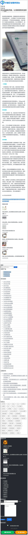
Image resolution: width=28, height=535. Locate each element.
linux (9, 403)
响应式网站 (8, 418)
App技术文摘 (7, 305)
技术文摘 (6, 332)
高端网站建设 (7, 313)
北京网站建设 (14, 416)
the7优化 (3, 408)
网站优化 (18, 428)
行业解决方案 (7, 336)
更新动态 (6, 334)
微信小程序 (11, 423)
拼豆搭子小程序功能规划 (7, 247)
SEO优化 (23, 403)
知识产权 (6, 362)
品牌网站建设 (7, 311)
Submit (2, 519)
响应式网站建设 (16, 418)
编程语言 (6, 287)
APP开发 (3, 403)
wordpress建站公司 (13, 411)
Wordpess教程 (8, 303)
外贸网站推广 (17, 420)
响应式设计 (7, 295)
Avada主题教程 (7, 319)
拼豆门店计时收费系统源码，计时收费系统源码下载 (13, 256)
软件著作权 (12, 433)
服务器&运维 (7, 329)
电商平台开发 (7, 323)
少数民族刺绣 (4, 423)
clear (6, 519)
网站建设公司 (10, 430)
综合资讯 (9, 195)
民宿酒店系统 (6, 274)
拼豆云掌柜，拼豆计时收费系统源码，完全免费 (12, 222)
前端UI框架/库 (8, 330)
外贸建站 (3, 420)
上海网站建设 (4, 413)
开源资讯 (5, 492)
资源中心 (5, 494)
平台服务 (5, 481)
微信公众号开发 (8, 344)
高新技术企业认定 (8, 368)
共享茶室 (3, 416)
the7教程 (9, 408)
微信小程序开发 (8, 346)
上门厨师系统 (6, 276)
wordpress (21, 408)
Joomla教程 (6, 327)
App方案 (6, 283)
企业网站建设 (17, 413)
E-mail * (19, 501)
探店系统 (3, 425)
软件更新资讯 (8, 338)
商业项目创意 (7, 354)
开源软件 (6, 293)
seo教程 (3, 406)
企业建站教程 (7, 307)
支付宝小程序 (7, 348)
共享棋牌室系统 (7, 272)
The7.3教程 (19, 406)
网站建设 (3, 430)
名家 (2, 418)
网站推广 (17, 430)
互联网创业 (7, 299)
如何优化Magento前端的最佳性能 (10, 199)
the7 (8, 406)
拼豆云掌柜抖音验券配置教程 (10, 383)
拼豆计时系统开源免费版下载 (8, 230)
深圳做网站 (10, 425)
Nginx (13, 403)
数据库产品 (7, 297)
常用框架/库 (7, 321)
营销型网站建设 (4, 433)
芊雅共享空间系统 (8, 366)
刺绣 (8, 416)
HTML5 (6, 285)
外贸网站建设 (7, 309)
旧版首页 (5, 496)
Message (2, 516)
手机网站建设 (18, 423)
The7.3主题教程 (8, 317)
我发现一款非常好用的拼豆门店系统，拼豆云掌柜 (12, 239)
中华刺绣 (6, 350)
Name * (2, 501)
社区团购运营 (7, 364)
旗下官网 (5, 490)
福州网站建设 (11, 428)
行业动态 (6, 340)
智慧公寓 (6, 360)
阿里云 (18, 433)
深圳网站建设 (4, 428)
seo (18, 403)
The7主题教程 (7, 315)
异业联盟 (6, 356)
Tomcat (15, 408)
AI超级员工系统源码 (8, 373)
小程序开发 (5, 485)
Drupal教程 (6, 325)
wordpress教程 (22, 411)
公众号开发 (5, 486)
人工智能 (6, 342)
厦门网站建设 (22, 416)
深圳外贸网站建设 (18, 425)
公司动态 (6, 282)
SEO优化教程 (8, 301)
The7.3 (13, 406)
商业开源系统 (7, 352)
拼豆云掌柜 (6, 358)
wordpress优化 (4, 411)
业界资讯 (7, 289)
